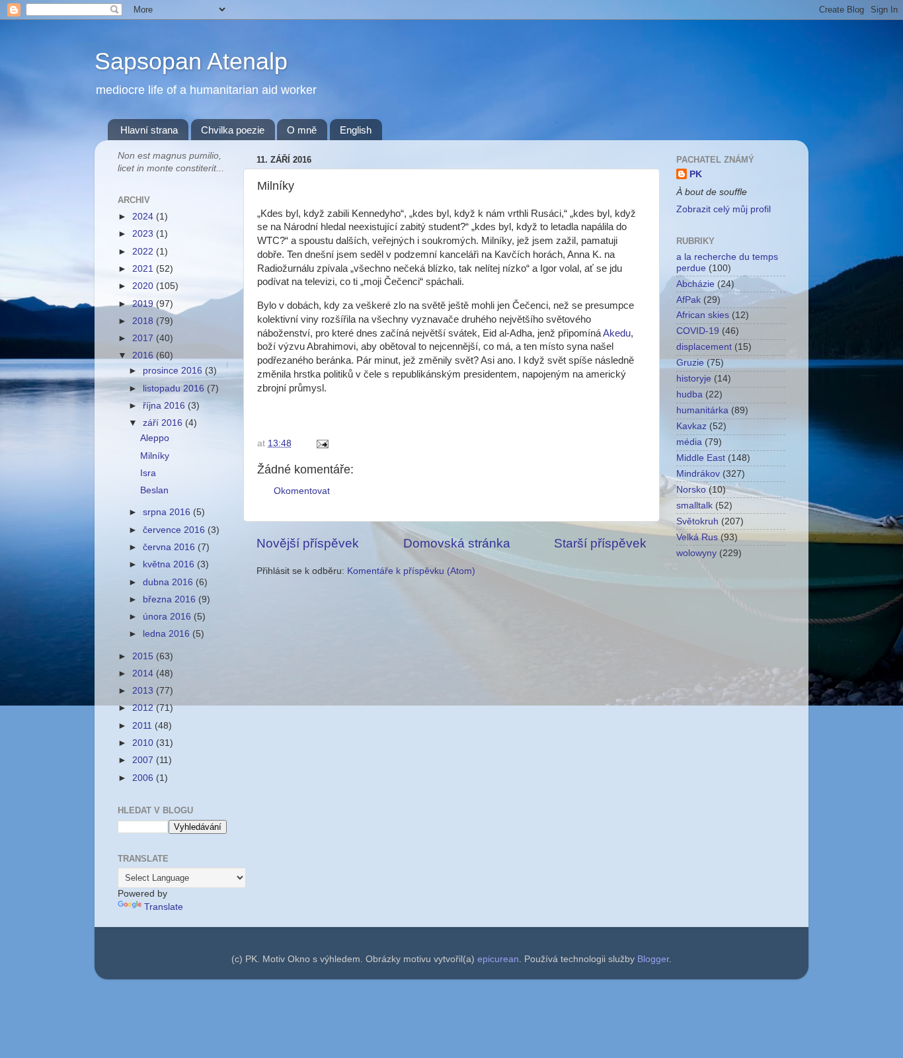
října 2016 (165, 406)
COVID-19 (697, 331)
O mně (302, 130)
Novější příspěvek (307, 543)
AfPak (688, 300)
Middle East (700, 458)
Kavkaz (691, 426)
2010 (144, 743)
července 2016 (175, 530)
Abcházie (695, 284)
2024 (144, 217)
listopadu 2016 (175, 388)
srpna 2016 (168, 512)
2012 (144, 708)
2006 (144, 778)
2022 (144, 252)
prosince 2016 (174, 371)
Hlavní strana (149, 130)
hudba (689, 394)
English (356, 130)
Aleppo (154, 438)
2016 (144, 355)
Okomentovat (302, 491)
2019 (144, 304)
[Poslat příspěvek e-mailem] (320, 443)
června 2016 (170, 547)
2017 (144, 338)
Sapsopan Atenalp (191, 61)
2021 (144, 269)
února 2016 (168, 617)
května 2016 (170, 564)
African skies (702, 315)
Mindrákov (698, 474)
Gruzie (690, 363)
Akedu (617, 333)
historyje (693, 379)
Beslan (154, 490)
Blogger (653, 959)
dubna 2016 (169, 582)
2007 (144, 760)
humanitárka (702, 410)
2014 (144, 673)
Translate (163, 907)
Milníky (154, 456)
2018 (144, 321)
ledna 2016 (167, 634)
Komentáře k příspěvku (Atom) (411, 571)
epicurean (498, 959)
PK (695, 174)
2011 (143, 726)
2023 (144, 234)
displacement (704, 347)
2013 (144, 691)
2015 (144, 656)
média (689, 442)
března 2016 (170, 599)
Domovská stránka (456, 543)
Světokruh (697, 521)
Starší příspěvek (600, 543)
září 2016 (164, 423)
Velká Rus (697, 537)
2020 (144, 286)
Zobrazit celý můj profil (723, 209)
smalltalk (694, 505)
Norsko (691, 490)
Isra (148, 473)
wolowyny (696, 553)
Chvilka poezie (232, 130)
